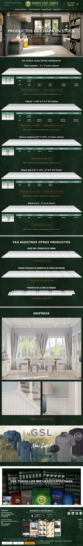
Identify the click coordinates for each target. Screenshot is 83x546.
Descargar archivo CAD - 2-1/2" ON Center (53, 125)
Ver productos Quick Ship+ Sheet (41, 260)
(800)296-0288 (7, 524)
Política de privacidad (50, 541)
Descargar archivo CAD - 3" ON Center (53, 90)
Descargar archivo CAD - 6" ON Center (42, 225)
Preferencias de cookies (67, 541)
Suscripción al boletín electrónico (12, 2)
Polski (81, 529)
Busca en (78, 4)
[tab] (21, 9)
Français (80, 525)
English (80, 521)
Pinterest (77, 513)
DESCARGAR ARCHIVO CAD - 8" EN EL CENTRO (53, 191)
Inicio (2, 12)
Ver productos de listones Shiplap (41, 298)
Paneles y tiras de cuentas (17, 12)
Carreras (7, 5)
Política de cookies (58, 541)
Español (80, 523)
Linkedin (73, 513)
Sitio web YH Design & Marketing (41, 543)
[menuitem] (71, 4)
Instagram (69, 513)
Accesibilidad (41, 541)
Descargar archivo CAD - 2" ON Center (30, 90)
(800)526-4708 (7, 515)
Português (80, 527)
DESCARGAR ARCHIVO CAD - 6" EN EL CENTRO (41, 158)
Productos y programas (8, 12)
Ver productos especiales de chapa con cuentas (41, 280)
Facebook (81, 513)
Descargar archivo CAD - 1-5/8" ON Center (29, 125)
